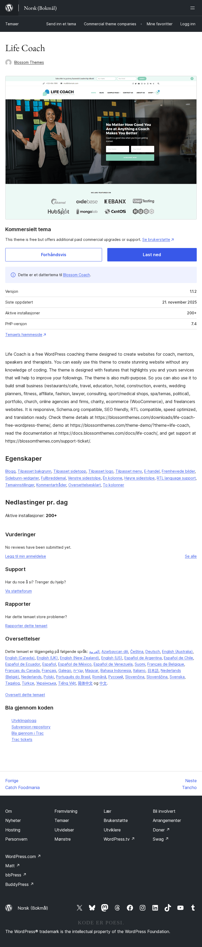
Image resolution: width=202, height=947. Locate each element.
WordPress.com (23, 856)
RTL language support (176, 478)
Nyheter (13, 820)
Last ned (152, 254)
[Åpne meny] (193, 8)
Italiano (139, 670)
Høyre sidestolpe (139, 478)
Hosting (12, 829)
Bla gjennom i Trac (28, 733)
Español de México (75, 664)
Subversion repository (31, 727)
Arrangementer (167, 820)
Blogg (10, 471)
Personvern (16, 839)
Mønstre (62, 839)
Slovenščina (157, 677)
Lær (107, 811)
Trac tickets (22, 739)
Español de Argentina (143, 658)
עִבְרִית (78, 670)
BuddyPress (19, 884)
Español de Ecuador (22, 664)
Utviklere (112, 829)
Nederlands (31, 677)
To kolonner (113, 485)
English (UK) (47, 658)
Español (49, 664)
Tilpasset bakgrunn (34, 471)
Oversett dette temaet (25, 694)
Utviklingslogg (24, 720)
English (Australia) (177, 651)
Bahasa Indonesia (115, 670)
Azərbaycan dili (115, 651)
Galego (64, 670)
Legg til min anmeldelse (25, 556)
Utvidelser (64, 829)
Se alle (191, 556)
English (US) (111, 658)
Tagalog (12, 683)
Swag (161, 839)
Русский (115, 677)
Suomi (140, 664)
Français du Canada (22, 670)
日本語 (153, 670)
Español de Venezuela (113, 664)
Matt (12, 865)
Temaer (12, 24)
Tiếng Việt (67, 683)
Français (49, 670)
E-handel (152, 471)
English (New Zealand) (79, 658)
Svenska (177, 677)
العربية (94, 651)
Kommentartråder (51, 485)
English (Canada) (20, 658)
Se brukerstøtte (156, 239)
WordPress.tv (119, 839)
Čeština (136, 651)
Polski (49, 677)
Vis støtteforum (18, 591)
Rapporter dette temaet (26, 625)
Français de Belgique (165, 664)
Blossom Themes (29, 62)
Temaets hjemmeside (23, 334)
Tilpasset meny (128, 471)
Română (99, 677)
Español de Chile (178, 658)
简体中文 (85, 683)
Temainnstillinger (19, 485)
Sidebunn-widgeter (22, 478)
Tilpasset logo (100, 471)
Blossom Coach (76, 274)
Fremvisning (65, 811)
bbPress (16, 874)
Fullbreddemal (53, 478)
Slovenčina (134, 677)
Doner (161, 829)
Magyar (91, 670)
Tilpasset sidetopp (69, 471)
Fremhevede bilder (178, 471)
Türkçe (28, 683)
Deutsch (152, 651)
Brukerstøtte (116, 820)
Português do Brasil (73, 677)
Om (8, 811)
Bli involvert (164, 811)
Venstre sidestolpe (84, 478)
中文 (103, 683)
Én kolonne (112, 478)
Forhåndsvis (53, 254)
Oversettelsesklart (84, 485)
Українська (46, 683)
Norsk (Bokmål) (33, 908)
